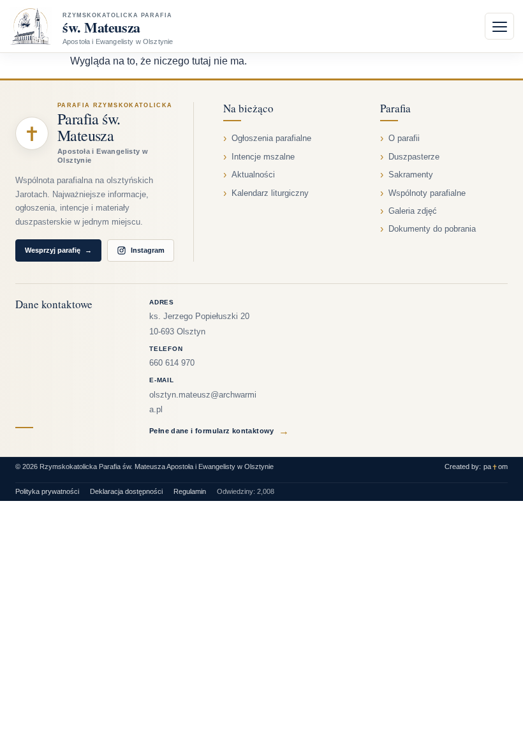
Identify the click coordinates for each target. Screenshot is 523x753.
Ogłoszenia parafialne (271, 138)
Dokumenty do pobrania (432, 229)
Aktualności (253, 174)
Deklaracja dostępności (126, 491)
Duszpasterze (413, 157)
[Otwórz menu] (499, 26)
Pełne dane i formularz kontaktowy (219, 431)
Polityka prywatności (47, 491)
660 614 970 (172, 363)
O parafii (404, 138)
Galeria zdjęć (412, 211)
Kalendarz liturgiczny (270, 193)
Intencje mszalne (263, 157)
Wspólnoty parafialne (427, 193)
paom (495, 467)
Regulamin (189, 491)
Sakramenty (410, 174)
